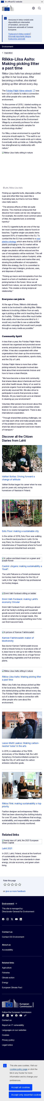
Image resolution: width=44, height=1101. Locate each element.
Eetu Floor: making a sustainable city (20, 531)
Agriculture (6, 967)
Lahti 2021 (7, 848)
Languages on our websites (14, 1030)
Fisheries (6, 972)
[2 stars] (7, 884)
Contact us (7, 1020)
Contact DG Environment (13, 937)
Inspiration (8, 53)
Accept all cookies (20, 1087)
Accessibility (7, 949)
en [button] (33, 8)
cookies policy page (18, 1069)
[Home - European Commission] (8, 8)
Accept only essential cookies (26, 1094)
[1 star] (5, 884)
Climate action (8, 977)
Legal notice (7, 1045)
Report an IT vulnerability (13, 1025)
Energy (5, 982)
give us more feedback (16, 891)
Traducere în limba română (19, 34)
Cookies (5, 1035)
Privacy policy (8, 1040)
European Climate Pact (12, 987)
